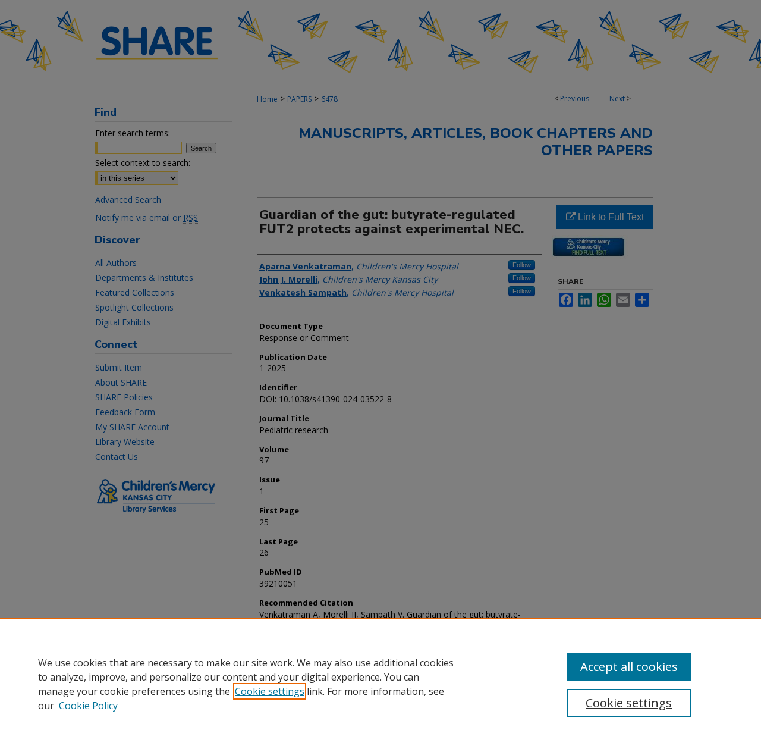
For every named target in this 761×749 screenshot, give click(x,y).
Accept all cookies (629, 667)
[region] (380, 683)
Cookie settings (269, 691)
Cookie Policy (88, 705)
